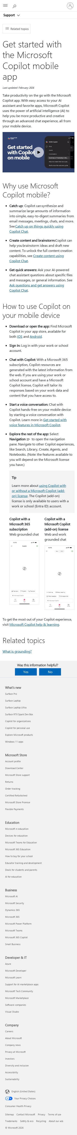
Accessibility (11, 1072)
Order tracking (12, 788)
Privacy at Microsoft (15, 1051)
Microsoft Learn (13, 977)
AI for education (13, 876)
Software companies (15, 1004)
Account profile (13, 761)
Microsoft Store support (17, 775)
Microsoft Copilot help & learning (34, 624)
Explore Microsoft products (19, 734)
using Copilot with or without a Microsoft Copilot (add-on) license (39, 490)
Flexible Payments (14, 809)
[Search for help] (15, 5)
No (50, 672)
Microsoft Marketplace (17, 998)
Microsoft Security (14, 903)
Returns (9, 781)
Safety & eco (26, 1121)
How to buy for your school (19, 856)
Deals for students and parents (21, 869)
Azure (8, 963)
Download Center (14, 768)
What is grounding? (17, 651)
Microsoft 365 (12, 916)
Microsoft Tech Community (19, 991)
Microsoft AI (11, 896)
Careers (9, 1031)
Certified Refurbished (16, 795)
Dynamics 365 (12, 910)
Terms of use (54, 1114)
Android (36, 336)
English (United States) (23, 1091)
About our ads (56, 1121)
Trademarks (11, 1121)
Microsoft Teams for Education (21, 842)
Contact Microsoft (25, 1114)
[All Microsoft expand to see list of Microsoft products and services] (5, 6)
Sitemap (9, 1114)
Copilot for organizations (18, 721)
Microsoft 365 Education (17, 849)
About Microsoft (13, 1038)
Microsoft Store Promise (17, 802)
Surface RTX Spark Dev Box (19, 714)
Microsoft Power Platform (18, 923)
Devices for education (16, 835)
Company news (13, 1045)
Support (9, 15)
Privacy (41, 1114)
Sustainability (12, 1079)
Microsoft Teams (13, 930)
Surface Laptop (13, 700)
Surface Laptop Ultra (16, 707)
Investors (10, 1058)
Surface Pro (11, 693)
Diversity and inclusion (17, 1065)
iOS (19, 336)
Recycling (41, 1121)
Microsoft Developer (15, 970)
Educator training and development (23, 863)
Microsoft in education (16, 828)
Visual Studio (12, 1011)
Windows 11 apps (14, 741)
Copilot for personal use (17, 728)
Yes (25, 672)
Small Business (13, 944)
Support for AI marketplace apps (21, 984)
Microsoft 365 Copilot (16, 937)
